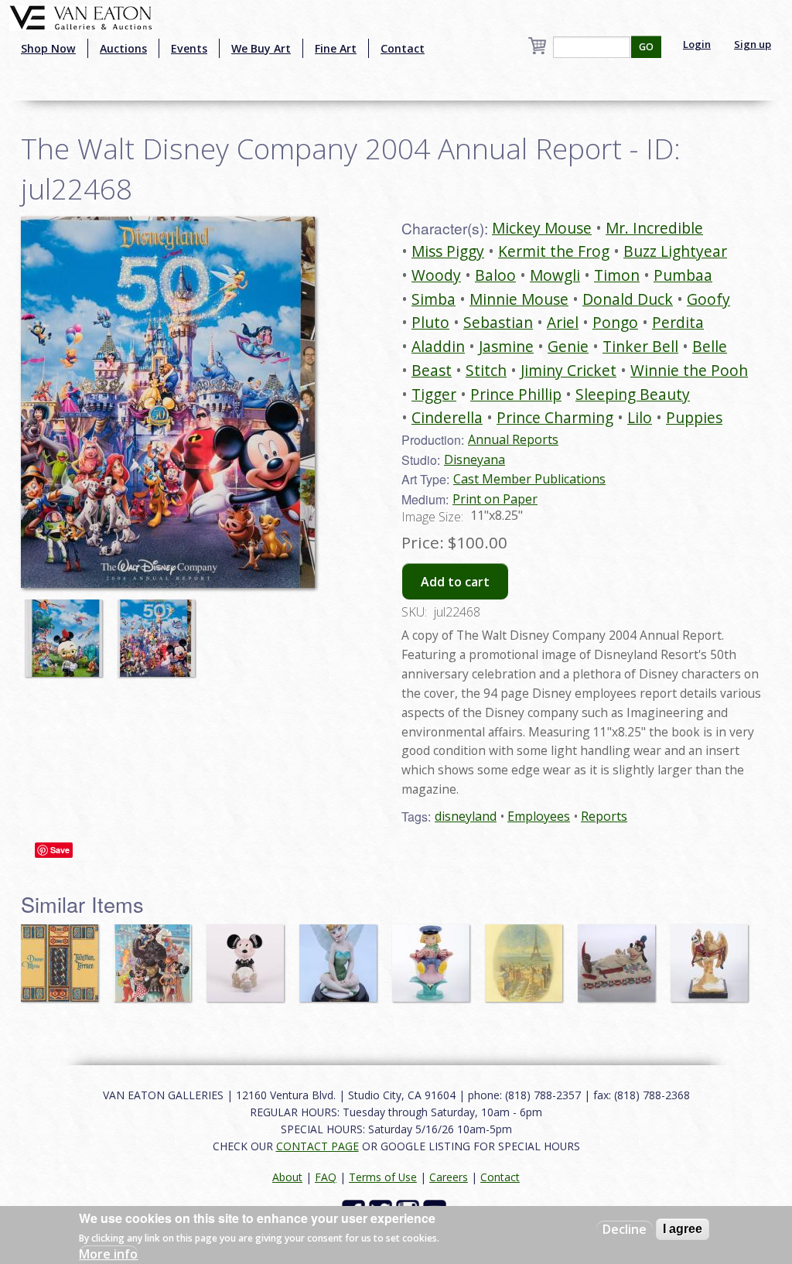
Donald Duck (627, 299)
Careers (448, 1177)
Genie (568, 346)
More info (108, 1253)
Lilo (639, 417)
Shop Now (48, 48)
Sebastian (498, 322)
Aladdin (438, 346)
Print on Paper (495, 498)
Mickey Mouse (542, 227)
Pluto (430, 322)
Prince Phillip (516, 394)
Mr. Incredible (654, 227)
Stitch (486, 370)
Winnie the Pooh (689, 370)
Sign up (752, 44)
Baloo (495, 275)
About (287, 1177)
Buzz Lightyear (675, 251)
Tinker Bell (640, 346)
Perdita (678, 322)
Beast (431, 370)
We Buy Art (261, 48)
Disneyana (474, 459)
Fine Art (336, 48)
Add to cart (455, 581)
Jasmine (506, 346)
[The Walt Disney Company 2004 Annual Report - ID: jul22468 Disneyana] (168, 400)
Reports (604, 816)
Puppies (694, 417)
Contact (403, 48)
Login (697, 44)
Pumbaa (683, 275)
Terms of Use (383, 1177)
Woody (436, 275)
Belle (709, 346)
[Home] (80, 16)
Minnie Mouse (518, 299)
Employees (538, 816)
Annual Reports (513, 439)
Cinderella (447, 417)
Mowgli (555, 275)
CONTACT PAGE (317, 1146)
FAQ (325, 1177)
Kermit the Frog (553, 251)
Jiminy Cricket (568, 370)
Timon (617, 275)
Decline (625, 1229)
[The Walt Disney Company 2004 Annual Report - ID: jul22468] (67, 630)
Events (189, 48)
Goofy (708, 299)
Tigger (433, 394)
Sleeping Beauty (632, 394)
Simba (433, 299)
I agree (682, 1228)
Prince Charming (555, 417)
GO (646, 46)
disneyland (466, 816)
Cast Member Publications (529, 478)
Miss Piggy (447, 251)
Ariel (563, 322)
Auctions (123, 48)
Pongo (615, 322)
